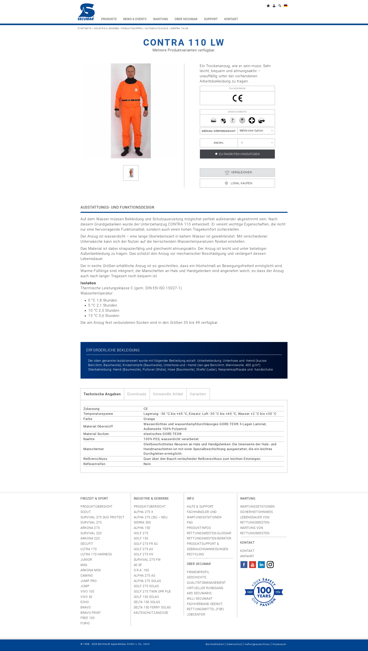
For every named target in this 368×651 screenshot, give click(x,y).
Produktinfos (199, 528)
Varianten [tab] (198, 394)
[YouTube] (252, 563)
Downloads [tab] (136, 394)
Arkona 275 (90, 528)
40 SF (138, 565)
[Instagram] (270, 563)
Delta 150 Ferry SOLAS (152, 607)
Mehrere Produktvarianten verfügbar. (184, 50)
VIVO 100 (87, 591)
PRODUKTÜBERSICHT (150, 506)
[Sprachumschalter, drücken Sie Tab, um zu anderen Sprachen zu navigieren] (285, 6)
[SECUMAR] (88, 12)
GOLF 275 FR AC (146, 544)
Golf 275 (141, 533)
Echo (84, 602)
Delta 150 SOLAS (147, 602)
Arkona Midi (90, 570)
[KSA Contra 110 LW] (131, 173)
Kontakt (247, 551)
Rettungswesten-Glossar (209, 533)
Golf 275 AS (143, 549)
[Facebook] (244, 563)
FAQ (190, 522)
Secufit (86, 544)
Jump (85, 586)
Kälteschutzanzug (156, 28)
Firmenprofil (198, 572)
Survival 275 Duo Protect (102, 517)
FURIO (85, 623)
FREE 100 (87, 618)
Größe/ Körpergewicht (219, 131)
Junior (86, 559)
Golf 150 (141, 538)
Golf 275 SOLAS (146, 586)
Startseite (84, 28)
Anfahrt (247, 556)
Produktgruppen (131, 28)
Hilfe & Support (200, 506)
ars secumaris (199, 593)
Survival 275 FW (147, 559)
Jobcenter (196, 614)
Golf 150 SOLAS (146, 597)
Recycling (195, 554)
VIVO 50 (86, 597)
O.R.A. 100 (141, 570)
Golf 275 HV (144, 554)
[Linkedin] (261, 563)
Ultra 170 (88, 549)
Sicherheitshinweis (256, 512)
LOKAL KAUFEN (241, 183)
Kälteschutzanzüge (151, 613)
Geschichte (196, 577)
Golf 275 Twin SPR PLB (152, 591)
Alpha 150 (142, 528)
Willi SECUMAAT (200, 598)
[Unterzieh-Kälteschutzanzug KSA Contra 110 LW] (130, 110)
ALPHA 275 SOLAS (147, 581)
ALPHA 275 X (143, 512)
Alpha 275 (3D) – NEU (151, 517)
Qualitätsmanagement (206, 582)
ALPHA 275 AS (144, 575)
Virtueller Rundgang (205, 588)
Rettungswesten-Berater (209, 538)
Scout (85, 512)
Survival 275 (91, 522)
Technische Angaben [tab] (102, 394)
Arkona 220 (90, 538)
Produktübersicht (96, 506)
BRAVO (85, 607)
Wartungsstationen (257, 506)
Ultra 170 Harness (96, 554)
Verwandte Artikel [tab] (168, 394)
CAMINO (86, 575)
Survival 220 (91, 533)
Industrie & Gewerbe (106, 28)
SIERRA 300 (142, 522)
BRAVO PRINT (90, 613)
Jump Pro (88, 581)
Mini (83, 565)
